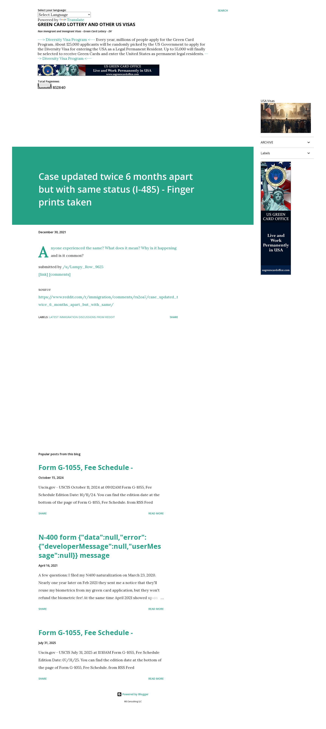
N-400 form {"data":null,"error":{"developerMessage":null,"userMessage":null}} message (99, 546)
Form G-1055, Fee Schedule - (85, 467)
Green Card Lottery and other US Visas (86, 24)
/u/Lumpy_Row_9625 (83, 266)
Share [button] (174, 317)
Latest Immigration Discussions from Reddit (82, 317)
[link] (43, 274)
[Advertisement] (102, 352)
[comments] (60, 274)
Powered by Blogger (135, 694)
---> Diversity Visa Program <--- (67, 39)
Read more (156, 513)
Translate (75, 19)
